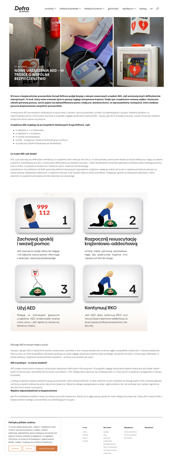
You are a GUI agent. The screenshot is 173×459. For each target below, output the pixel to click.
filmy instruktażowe (110, 447)
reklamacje (107, 453)
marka (85, 432)
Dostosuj (15, 448)
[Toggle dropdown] (55, 8)
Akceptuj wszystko (46, 448)
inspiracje (106, 438)
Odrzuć (29, 448)
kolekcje (85, 435)
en (151, 8)
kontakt (85, 441)
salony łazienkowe (130, 432)
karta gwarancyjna (109, 444)
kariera (85, 438)
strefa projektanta (130, 435)
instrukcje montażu (110, 450)
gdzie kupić (113, 8)
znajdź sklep (107, 441)
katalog (143, 8)
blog (104, 435)
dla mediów (128, 438)
